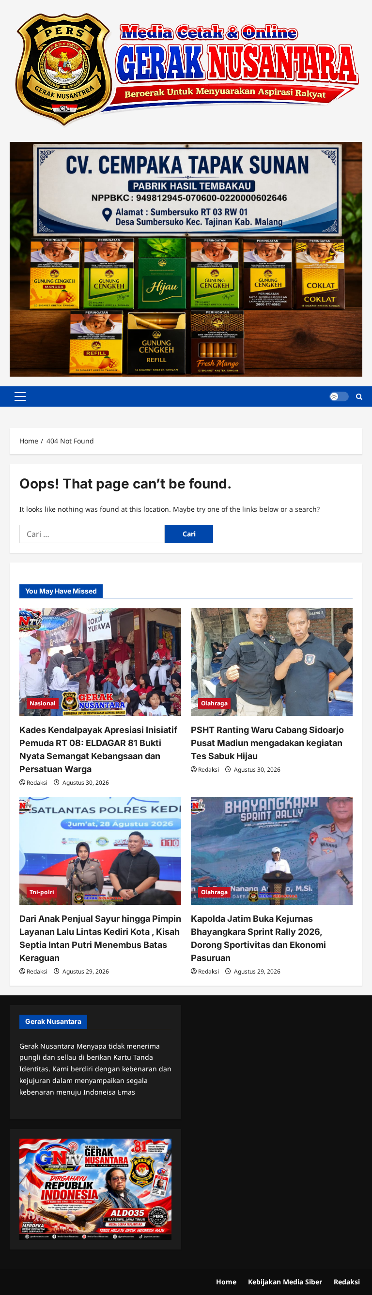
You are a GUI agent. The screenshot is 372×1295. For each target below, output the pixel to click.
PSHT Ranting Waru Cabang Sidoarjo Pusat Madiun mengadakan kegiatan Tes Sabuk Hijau (267, 743)
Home (226, 1281)
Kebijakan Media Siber (285, 1281)
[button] (20, 396)
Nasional (43, 703)
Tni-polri (42, 892)
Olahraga (214, 703)
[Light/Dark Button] (339, 396)
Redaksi (37, 782)
